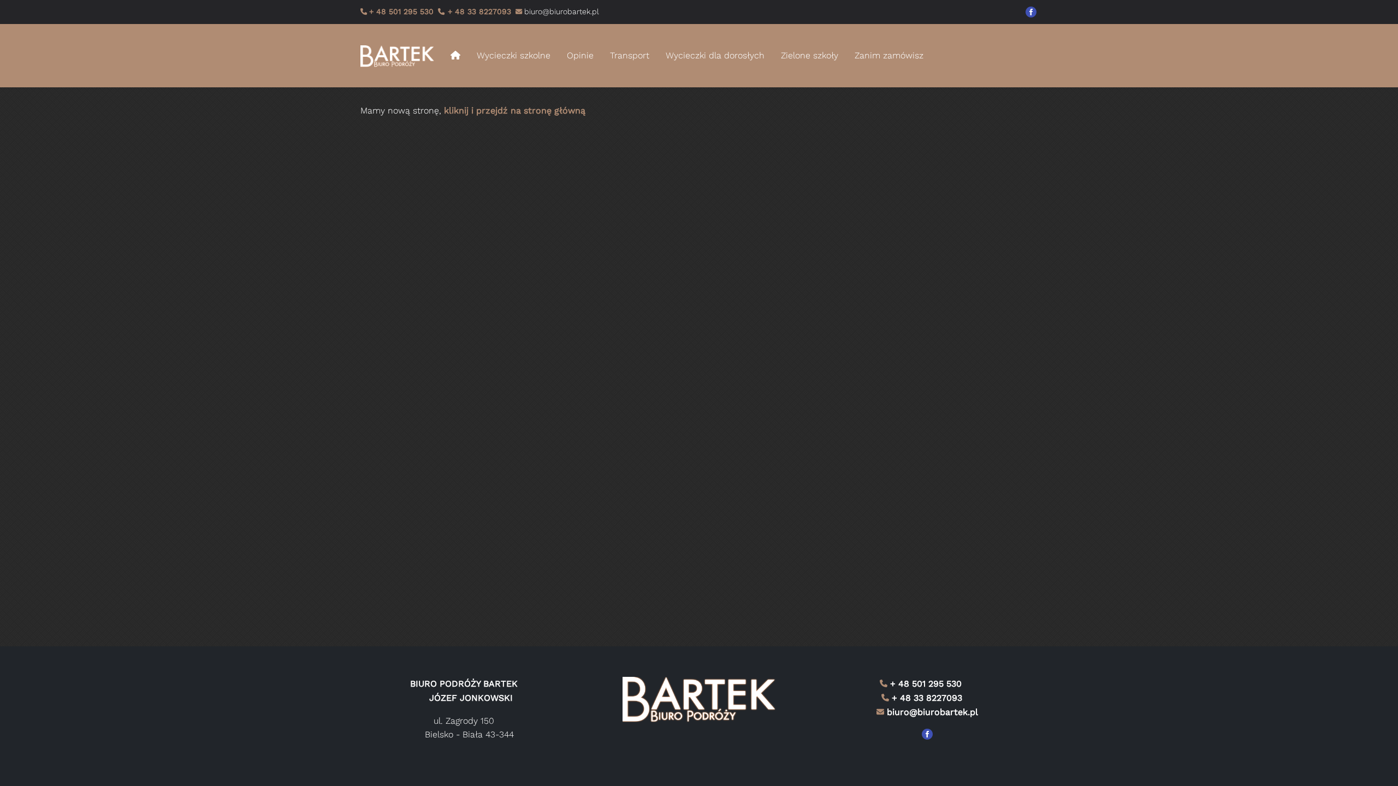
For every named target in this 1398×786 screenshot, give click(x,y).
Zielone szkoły (809, 55)
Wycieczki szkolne (513, 55)
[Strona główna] (401, 55)
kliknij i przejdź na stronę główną (514, 110)
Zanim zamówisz (889, 55)
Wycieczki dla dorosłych (715, 55)
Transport (629, 55)
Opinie (580, 55)
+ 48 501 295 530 (401, 11)
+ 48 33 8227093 (478, 11)
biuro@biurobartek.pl (932, 712)
